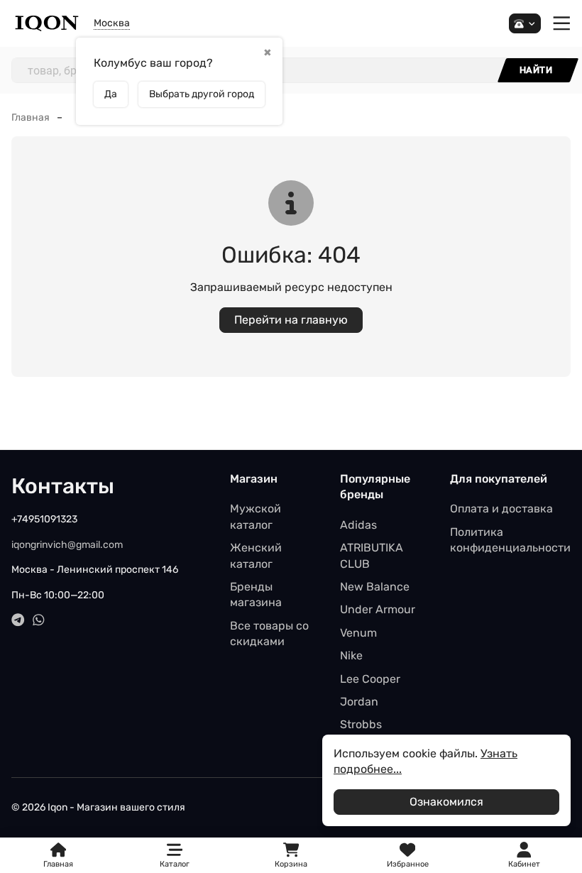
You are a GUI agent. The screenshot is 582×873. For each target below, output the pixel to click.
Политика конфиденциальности (510, 539)
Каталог (175, 864)
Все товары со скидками (269, 633)
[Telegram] (18, 620)
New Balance (375, 586)
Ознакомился (446, 801)
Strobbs (361, 724)
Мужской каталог (255, 516)
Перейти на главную (291, 319)
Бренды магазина (256, 594)
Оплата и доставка (501, 508)
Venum (358, 632)
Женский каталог (256, 555)
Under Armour (377, 609)
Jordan (359, 701)
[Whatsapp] (38, 620)
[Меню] (561, 23)
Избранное (408, 855)
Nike (351, 655)
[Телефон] (525, 23)
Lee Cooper (370, 679)
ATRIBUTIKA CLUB (371, 555)
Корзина (291, 855)
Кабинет (524, 864)
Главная (30, 117)
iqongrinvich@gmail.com (67, 545)
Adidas (358, 525)
